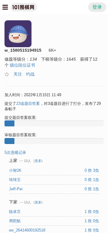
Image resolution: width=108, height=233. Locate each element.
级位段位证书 (22, 65)
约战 (30, 74)
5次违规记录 (15, 152)
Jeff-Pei (16, 189)
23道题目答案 (28, 103)
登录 (97, 7)
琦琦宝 (15, 179)
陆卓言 (15, 211)
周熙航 (15, 221)
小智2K (16, 170)
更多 (38, 161)
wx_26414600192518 (27, 230)
